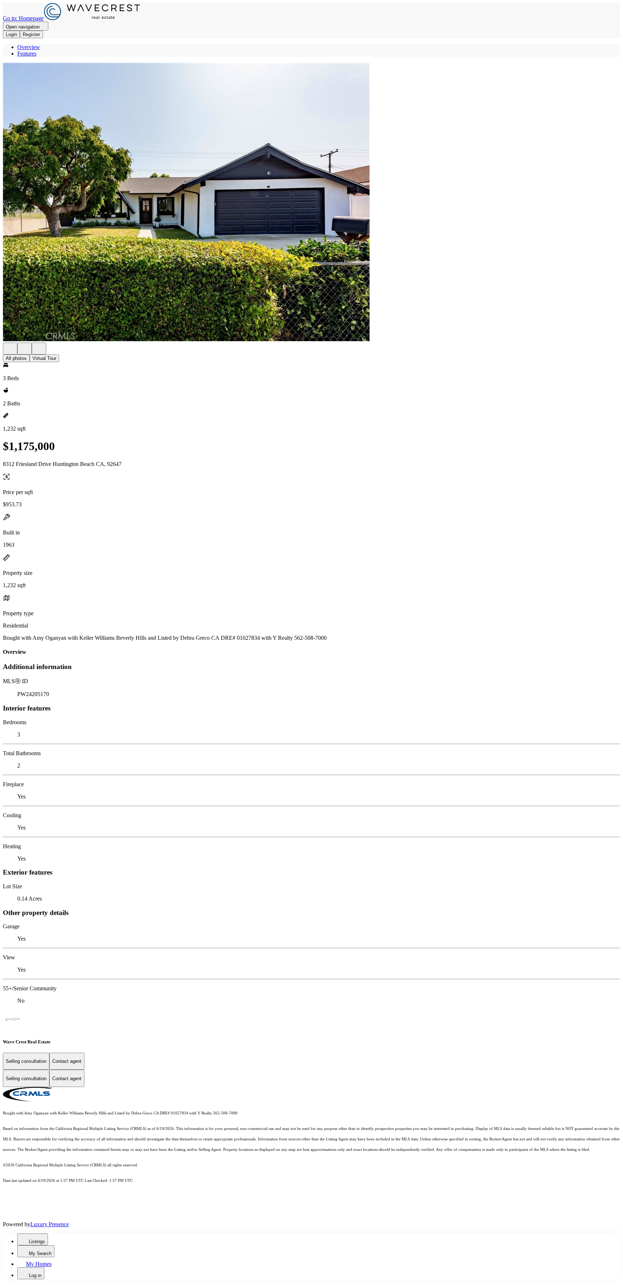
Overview (28, 47)
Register (31, 34)
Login (11, 34)
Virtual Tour (44, 358)
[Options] (10, 349)
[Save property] (24, 349)
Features (26, 53)
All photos (16, 358)
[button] (311, 203)
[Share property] (39, 349)
